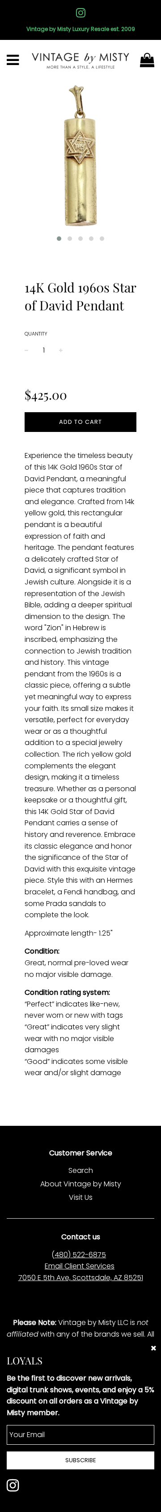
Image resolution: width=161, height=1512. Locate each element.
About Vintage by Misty (80, 1184)
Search (80, 1170)
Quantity (36, 333)
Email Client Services (79, 1266)
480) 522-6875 (80, 1255)
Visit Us (81, 1197)
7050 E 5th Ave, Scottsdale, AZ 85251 (80, 1277)
